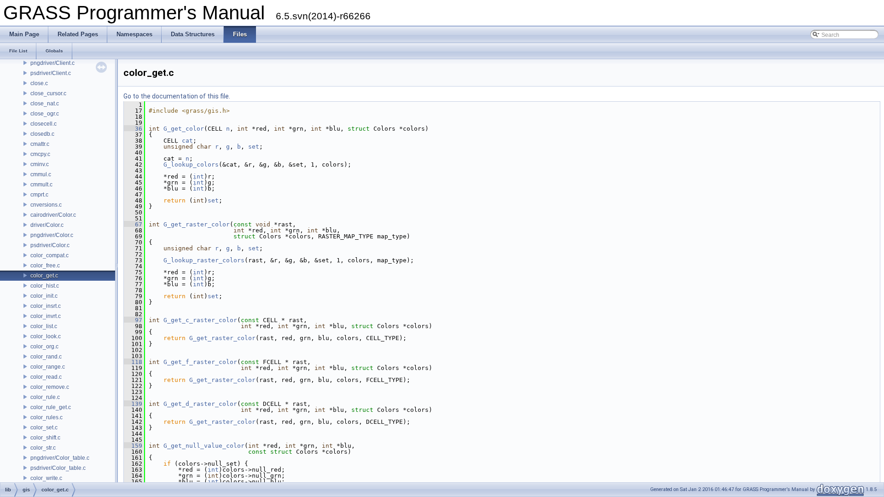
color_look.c (45, 336)
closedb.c (42, 134)
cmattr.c (39, 144)
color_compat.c (49, 255)
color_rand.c (46, 356)
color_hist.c (44, 286)
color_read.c (46, 377)
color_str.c (43, 448)
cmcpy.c (40, 154)
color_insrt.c (45, 306)
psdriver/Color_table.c (58, 468)
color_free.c (45, 265)
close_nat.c (44, 103)
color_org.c (44, 346)
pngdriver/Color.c (51, 235)
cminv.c (39, 164)
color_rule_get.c (50, 407)
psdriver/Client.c (50, 73)
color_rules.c (46, 417)
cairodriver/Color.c (53, 215)
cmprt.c (39, 194)
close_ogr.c (44, 113)
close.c (39, 83)
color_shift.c (45, 437)
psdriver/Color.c (50, 245)
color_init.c (44, 296)
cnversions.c (46, 205)
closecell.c (43, 124)
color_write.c (46, 478)
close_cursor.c (48, 93)
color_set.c (44, 427)
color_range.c (47, 367)
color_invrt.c (45, 316)
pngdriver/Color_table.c (59, 458)
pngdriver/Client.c (52, 63)
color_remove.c (49, 387)
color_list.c (43, 326)
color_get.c (44, 275)
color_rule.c (45, 397)
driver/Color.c (47, 225)
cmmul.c (40, 174)
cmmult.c (41, 184)
